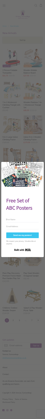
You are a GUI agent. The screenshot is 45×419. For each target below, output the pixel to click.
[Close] (36, 165)
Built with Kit (22, 250)
